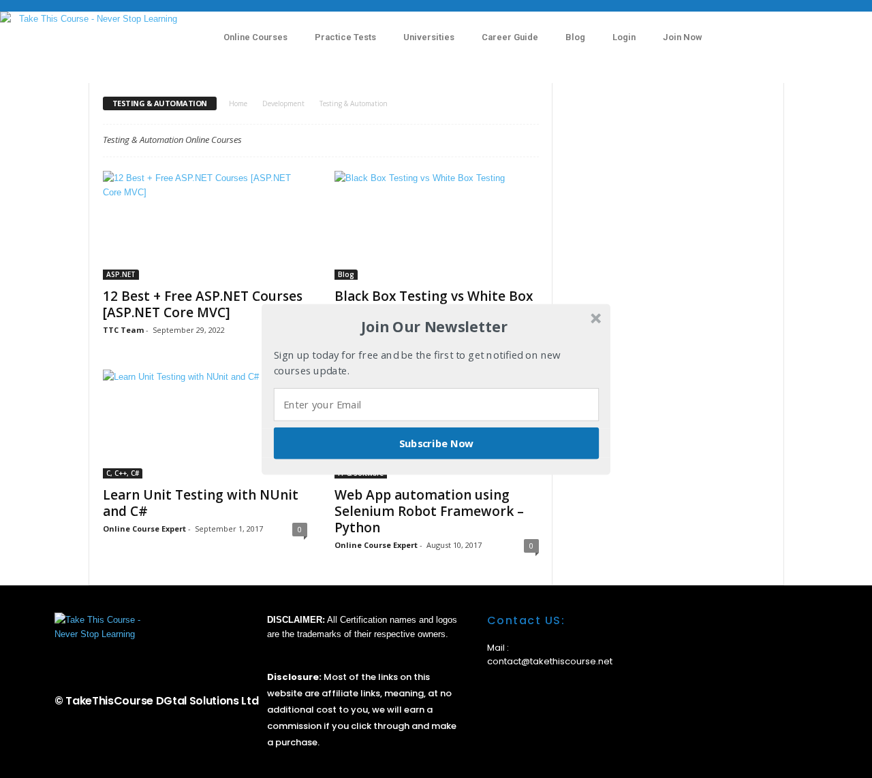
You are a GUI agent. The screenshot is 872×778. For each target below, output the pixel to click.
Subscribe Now (436, 442)
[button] (434, 327)
